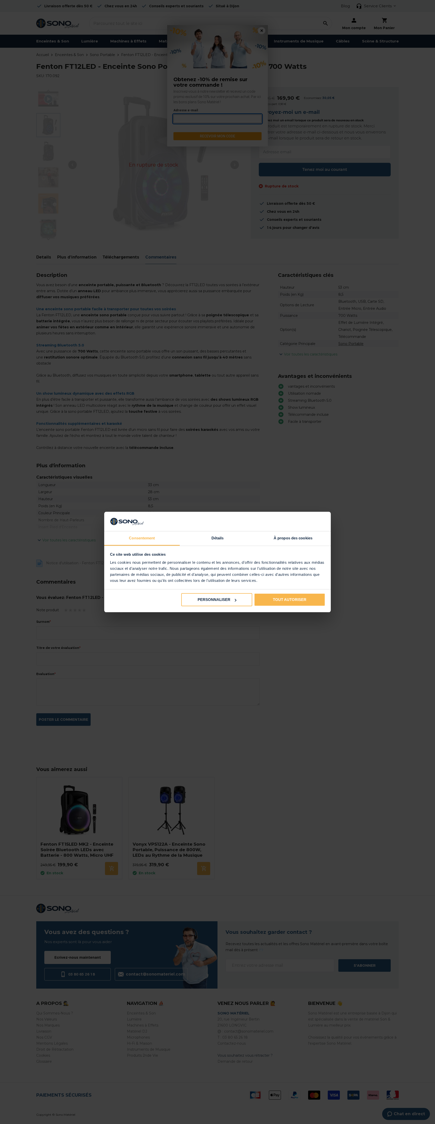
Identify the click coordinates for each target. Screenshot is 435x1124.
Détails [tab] (217, 538)
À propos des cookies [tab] (293, 538)
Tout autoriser (289, 599)
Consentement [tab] (142, 538)
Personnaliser (214, 599)
